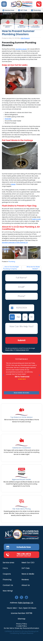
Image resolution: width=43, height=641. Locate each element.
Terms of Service (20, 350)
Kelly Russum (25, 38)
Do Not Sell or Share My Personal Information (21, 628)
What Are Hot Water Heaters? (33, 268)
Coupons (7, 574)
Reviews (25, 579)
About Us (26, 585)
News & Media (28, 574)
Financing (37, 10)
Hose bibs (8, 118)
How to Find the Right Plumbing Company (11, 268)
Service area (8, 562)
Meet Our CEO (28, 562)
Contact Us (8, 585)
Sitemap (21, 618)
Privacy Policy (9, 350)
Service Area (9, 10)
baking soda (36, 219)
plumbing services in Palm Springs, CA (15, 242)
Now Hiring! (8, 591)
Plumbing (11, 261)
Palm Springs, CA (25, 602)
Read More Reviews (21, 393)
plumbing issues (21, 49)
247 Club (23, 10)
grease (13, 184)
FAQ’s (5, 568)
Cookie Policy (21, 626)
